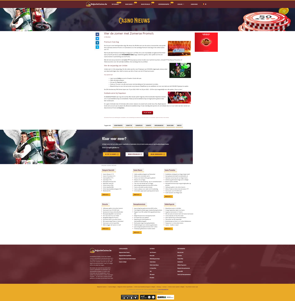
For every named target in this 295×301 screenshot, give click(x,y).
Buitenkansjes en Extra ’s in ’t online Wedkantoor (178, 221)
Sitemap (159, 287)
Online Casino (170, 125)
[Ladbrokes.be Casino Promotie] (206, 51)
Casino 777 (126, 60)
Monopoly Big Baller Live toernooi (112, 214)
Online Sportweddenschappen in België (144, 287)
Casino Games (153, 262)
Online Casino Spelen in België (176, 287)
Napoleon (121, 108)
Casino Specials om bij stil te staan (174, 215)
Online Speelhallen (147, 3)
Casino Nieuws (194, 4)
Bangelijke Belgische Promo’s (110, 217)
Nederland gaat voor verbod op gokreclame (145, 225)
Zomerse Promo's (111, 97)
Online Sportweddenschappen (111, 189)
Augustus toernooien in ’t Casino (174, 212)
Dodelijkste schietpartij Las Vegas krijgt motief (177, 174)
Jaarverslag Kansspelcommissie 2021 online (145, 227)
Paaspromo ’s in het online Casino (174, 223)
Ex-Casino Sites (153, 268)
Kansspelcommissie (108, 181)
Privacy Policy (180, 258)
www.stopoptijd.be (163, 289)
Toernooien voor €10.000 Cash (173, 191)
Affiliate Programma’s (181, 265)
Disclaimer (179, 255)
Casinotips (148, 125)
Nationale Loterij (107, 183)
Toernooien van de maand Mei (111, 223)
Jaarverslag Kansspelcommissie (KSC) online (145, 185)
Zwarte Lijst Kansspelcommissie (184, 274)
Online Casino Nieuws (154, 265)
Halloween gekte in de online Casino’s (175, 187)
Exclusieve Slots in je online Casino (112, 219)
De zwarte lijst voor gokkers (141, 217)
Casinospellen (139, 125)
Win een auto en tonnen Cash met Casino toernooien (179, 214)
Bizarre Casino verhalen (171, 181)
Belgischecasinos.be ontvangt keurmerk (144, 215)
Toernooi (119, 82)
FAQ (150, 271)
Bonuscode (152, 255)
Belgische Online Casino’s (124, 252)
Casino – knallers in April (171, 225)
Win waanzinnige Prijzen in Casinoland (113, 221)
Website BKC (180, 271)
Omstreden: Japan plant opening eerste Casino (146, 191)
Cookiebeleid (180, 262)
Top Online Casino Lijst (192, 287)
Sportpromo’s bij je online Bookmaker (113, 212)
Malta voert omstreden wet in (142, 176)
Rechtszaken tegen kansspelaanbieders (144, 223)
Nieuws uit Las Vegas (139, 179)
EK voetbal (152, 277)
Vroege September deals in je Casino (175, 210)
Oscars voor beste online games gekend (144, 178)
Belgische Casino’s (102, 287)
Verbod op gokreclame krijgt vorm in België (176, 179)
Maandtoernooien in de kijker (173, 208)
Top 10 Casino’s (116, 3)
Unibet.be (179, 125)
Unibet (119, 78)
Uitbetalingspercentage (155, 258)
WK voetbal (152, 274)
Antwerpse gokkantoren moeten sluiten (144, 228)
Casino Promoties (118, 125)
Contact (164, 287)
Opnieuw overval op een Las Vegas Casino (176, 178)
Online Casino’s (130, 3)
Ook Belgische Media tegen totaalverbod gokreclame (148, 210)
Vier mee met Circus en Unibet (111, 215)
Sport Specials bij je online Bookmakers (175, 217)
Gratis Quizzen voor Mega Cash (173, 192)
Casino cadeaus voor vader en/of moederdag (146, 189)
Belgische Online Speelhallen (125, 255)
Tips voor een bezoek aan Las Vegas (143, 183)
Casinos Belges (112, 287)
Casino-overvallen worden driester (143, 187)
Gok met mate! (180, 252)
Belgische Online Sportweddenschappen (127, 258)
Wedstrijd (105, 191)
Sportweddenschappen (165, 3)
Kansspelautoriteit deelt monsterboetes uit (176, 176)
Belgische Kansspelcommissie (183, 268)
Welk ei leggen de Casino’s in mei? (112, 225)
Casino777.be (129, 125)
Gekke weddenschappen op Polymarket (144, 174)
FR (205, 4)
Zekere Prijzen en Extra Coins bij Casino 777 (177, 189)
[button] (97, 34)
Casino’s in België (122, 262)
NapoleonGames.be (159, 125)
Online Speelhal (107, 187)
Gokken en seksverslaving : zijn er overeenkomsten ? (148, 181)
